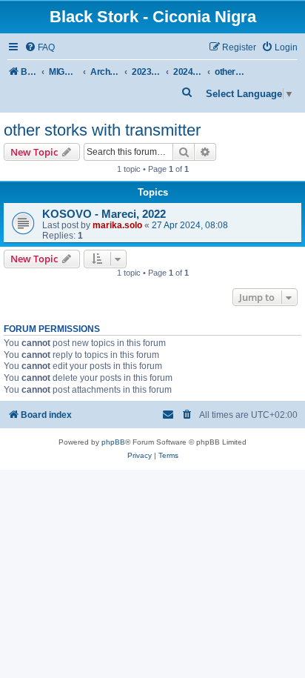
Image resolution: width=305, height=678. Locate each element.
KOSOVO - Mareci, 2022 (104, 214)
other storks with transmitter (102, 130)
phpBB (113, 442)
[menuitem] (39, 48)
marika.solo (117, 225)
